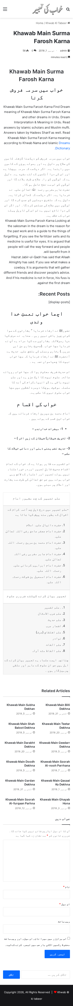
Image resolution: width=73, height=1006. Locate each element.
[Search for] (68, 10)
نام (66, 886)
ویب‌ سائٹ (64, 921)
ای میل (64, 904)
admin (63, 50)
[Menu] (5, 10)
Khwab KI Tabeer (56, 23)
